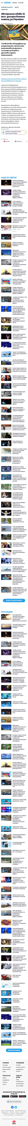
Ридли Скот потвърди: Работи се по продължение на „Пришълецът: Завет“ (18, 505)
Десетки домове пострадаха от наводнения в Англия (18, 520)
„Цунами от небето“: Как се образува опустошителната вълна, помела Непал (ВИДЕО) (19, 300)
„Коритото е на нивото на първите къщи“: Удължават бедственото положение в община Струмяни (19, 819)
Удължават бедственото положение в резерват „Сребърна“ (19, 1009)
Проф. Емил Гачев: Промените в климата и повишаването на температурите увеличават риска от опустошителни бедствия (19, 579)
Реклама (2, 1110)
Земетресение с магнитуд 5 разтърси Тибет (18, 552)
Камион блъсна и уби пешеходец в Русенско (18, 895)
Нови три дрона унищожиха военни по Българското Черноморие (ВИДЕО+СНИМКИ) (18, 913)
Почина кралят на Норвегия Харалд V (17, 441)
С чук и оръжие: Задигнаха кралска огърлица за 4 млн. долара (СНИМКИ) (17, 203)
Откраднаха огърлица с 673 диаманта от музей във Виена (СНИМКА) (19, 435)
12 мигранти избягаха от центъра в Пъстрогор (19, 888)
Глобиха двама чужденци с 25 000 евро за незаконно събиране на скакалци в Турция (19, 487)
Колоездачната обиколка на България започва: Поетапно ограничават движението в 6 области (19, 617)
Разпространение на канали (20, 1110)
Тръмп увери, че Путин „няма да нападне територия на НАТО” (18, 544)
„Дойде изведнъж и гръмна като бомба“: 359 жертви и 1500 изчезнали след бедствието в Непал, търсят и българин (19, 591)
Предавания (6, 1080)
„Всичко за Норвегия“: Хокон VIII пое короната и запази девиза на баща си (19, 362)
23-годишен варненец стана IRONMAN (18, 843)
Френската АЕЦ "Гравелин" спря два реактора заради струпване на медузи (18, 561)
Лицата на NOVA (20, 1067)
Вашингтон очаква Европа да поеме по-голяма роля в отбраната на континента (18, 460)
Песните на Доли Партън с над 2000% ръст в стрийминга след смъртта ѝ (19, 220)
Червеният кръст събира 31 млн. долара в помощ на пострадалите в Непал (19, 537)
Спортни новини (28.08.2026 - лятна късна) (17, 695)
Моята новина (6, 1069)
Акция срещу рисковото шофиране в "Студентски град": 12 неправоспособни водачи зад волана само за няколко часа (19, 967)
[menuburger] (2, 2)
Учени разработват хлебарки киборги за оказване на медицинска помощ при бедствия (19, 529)
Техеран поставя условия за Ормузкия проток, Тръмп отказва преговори (19, 451)
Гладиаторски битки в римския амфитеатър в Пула (19, 236)
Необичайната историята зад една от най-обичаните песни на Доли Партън (19, 513)
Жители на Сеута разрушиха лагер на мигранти (18, 244)
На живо (20, 2)
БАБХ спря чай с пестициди (16, 976)
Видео (4, 1071)
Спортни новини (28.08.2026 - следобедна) (17, 992)
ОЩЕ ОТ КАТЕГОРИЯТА (14, 600)
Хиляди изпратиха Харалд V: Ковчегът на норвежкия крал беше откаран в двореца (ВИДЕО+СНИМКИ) (18, 290)
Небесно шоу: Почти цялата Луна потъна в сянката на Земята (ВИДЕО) (18, 402)
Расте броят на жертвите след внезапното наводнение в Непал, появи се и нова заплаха (19, 478)
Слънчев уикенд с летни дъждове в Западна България (19, 626)
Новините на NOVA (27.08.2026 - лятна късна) (19, 702)
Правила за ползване (20, 1113)
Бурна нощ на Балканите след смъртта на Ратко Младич (19, 385)
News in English (19, 1085)
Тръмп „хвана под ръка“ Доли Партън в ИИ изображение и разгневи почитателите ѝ (19, 336)
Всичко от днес (7, 1067)
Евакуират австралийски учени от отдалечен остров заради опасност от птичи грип (19, 253)
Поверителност (6, 1113)
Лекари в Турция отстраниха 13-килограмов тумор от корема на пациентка (18, 1027)
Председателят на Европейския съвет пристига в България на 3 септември (19, 328)
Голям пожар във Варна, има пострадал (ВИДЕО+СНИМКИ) (19, 836)
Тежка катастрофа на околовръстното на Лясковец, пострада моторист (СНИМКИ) (18, 680)
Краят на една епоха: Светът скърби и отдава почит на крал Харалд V (19, 377)
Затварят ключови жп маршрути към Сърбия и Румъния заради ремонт (19, 904)
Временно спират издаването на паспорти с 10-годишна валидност (19, 922)
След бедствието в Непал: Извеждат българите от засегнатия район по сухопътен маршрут (18, 418)
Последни (5, 1065)
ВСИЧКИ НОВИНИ (14, 1050)
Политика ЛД (12, 1113)
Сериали (5, 1082)
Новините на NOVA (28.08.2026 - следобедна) (17, 1000)
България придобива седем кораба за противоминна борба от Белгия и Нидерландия (19, 569)
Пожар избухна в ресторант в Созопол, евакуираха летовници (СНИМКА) (19, 644)
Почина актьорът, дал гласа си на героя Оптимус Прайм (18, 393)
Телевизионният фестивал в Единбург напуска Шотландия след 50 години (19, 212)
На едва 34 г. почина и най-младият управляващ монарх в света (18, 320)
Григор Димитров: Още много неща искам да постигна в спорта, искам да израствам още (18, 783)
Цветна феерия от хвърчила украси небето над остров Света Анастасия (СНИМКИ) (19, 756)
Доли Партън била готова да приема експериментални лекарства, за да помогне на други (17, 495)
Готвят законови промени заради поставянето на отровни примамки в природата (18, 747)
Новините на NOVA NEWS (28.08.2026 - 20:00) (19, 800)
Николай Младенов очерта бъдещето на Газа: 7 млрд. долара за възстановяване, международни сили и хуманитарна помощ (18, 310)
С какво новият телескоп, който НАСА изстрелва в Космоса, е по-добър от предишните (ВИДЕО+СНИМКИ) (19, 194)
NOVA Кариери (20, 1083)
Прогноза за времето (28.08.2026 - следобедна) (18, 984)
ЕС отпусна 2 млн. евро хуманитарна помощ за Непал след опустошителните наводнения (19, 345)
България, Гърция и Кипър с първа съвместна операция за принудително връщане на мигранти (19, 263)
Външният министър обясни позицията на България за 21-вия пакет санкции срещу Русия (19, 427)
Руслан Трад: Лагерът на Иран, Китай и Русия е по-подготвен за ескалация (19, 369)
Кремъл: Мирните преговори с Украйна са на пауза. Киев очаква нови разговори (19, 281)
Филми (4, 1084)
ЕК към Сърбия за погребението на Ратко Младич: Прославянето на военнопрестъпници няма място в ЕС (19, 272)
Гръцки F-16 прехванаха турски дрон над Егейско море (19, 353)
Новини (14, 2)
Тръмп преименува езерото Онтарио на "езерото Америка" (18, 409)
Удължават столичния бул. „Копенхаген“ (18, 851)
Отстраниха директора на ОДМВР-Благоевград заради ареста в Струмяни (19, 810)
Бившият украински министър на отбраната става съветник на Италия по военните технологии (19, 183)
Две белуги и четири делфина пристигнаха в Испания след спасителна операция (19, 469)
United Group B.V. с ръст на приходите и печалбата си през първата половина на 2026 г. (18, 880)
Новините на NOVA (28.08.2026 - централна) (19, 827)
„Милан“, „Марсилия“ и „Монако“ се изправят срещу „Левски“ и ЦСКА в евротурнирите (19, 1043)
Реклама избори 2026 (10, 1110)
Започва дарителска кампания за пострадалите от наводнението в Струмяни (18, 861)
